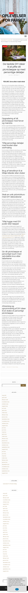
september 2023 (5, 447)
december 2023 (5, 442)
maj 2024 (4, 432)
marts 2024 (4, 436)
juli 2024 (4, 427)
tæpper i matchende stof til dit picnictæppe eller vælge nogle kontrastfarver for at (13, 236)
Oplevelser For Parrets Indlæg (12, 367)
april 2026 (4, 397)
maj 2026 (4, 395)
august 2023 (5, 449)
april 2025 (4, 410)
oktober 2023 (5, 445)
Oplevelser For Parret (14, 18)
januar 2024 (4, 440)
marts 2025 (4, 412)
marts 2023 (4, 458)
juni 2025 (4, 408)
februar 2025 (5, 414)
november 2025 (5, 401)
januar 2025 (4, 417)
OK (17, 589)
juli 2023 (4, 451)
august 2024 (5, 425)
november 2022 (5, 466)
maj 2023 (4, 455)
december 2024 (5, 419)
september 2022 (5, 471)
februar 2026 (5, 399)
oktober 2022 (5, 468)
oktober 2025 (5, 404)
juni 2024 (4, 430)
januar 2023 (4, 462)
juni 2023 (4, 453)
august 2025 (5, 406)
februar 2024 (5, 438)
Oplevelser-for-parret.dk (6, 40)
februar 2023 (5, 460)
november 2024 (5, 421)
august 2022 (5, 473)
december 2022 (5, 464)
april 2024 (4, 434)
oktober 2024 (5, 423)
